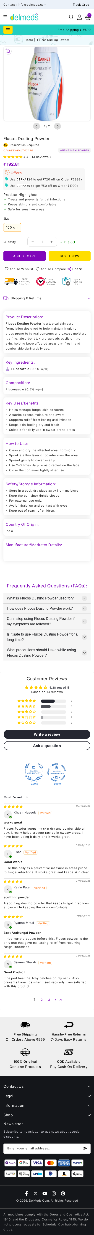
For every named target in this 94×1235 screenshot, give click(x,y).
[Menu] (4, 16)
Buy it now (69, 256)
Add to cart (24, 256)
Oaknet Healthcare (18, 150)
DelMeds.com (39, 1200)
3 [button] (49, 999)
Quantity (9, 242)
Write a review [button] (47, 734)
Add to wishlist (21, 269)
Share (77, 269)
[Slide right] (57, 126)
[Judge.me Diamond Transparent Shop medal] (56, 772)
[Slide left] (36, 126)
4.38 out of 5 (59, 687)
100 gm (12, 227)
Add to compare (53, 269)
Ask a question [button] (47, 745)
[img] (13, 806)
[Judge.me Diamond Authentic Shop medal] (34, 772)
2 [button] (42, 999)
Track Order (82, 4)
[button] (4, 16)
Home (29, 40)
